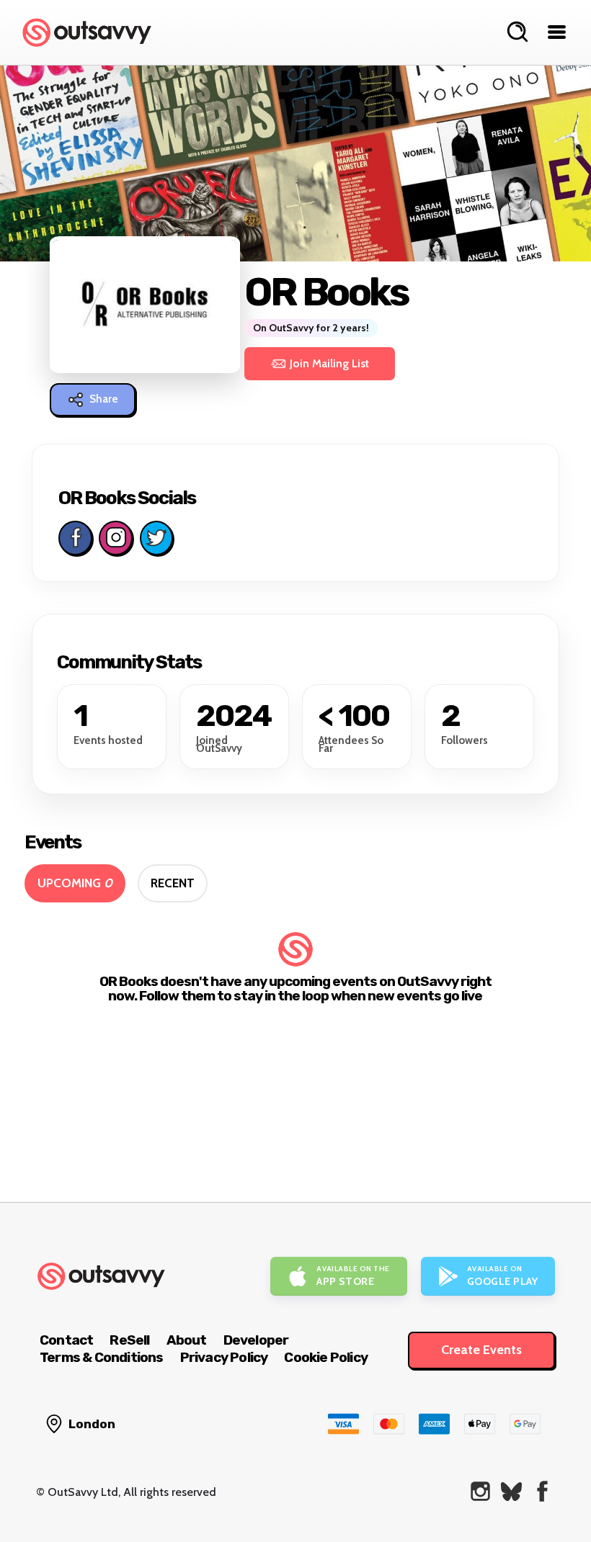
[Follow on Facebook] (75, 538)
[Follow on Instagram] (115, 538)
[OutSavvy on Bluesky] (511, 1491)
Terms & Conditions (102, 1357)
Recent (173, 883)
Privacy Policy (224, 1357)
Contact (66, 1340)
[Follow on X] (156, 538)
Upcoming (74, 883)
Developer (256, 1340)
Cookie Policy (326, 1357)
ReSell (129, 1340)
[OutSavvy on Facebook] (542, 1491)
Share (103, 399)
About (186, 1340)
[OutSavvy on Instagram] (480, 1491)
